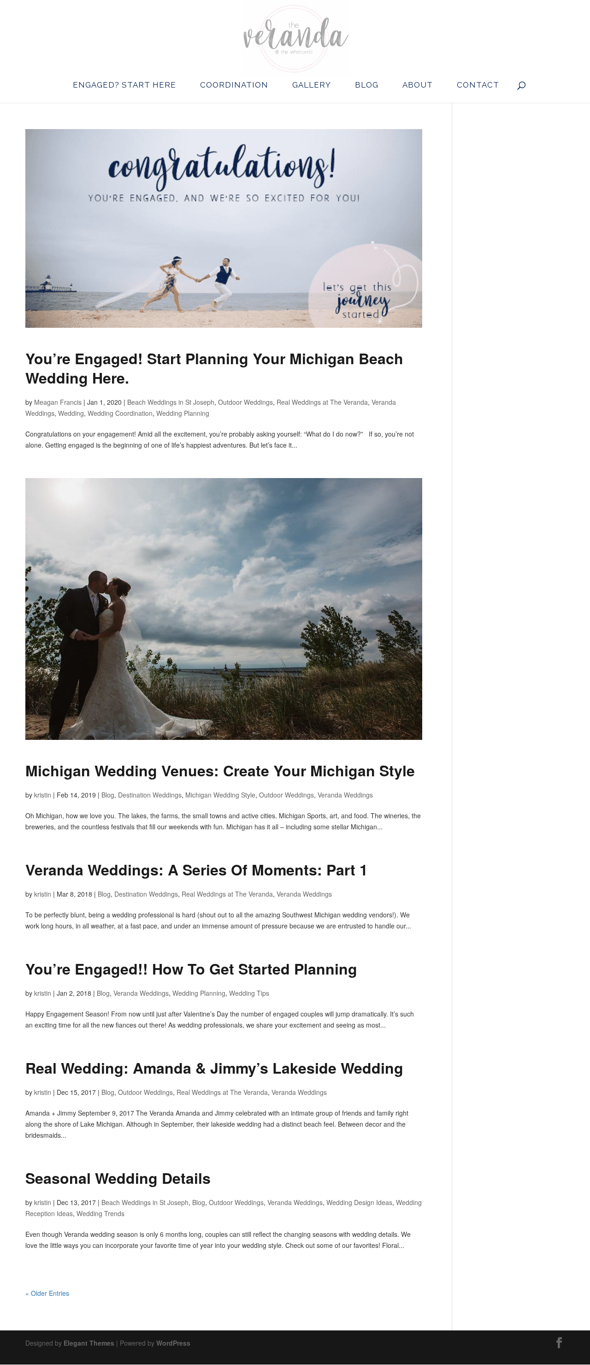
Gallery (311, 84)
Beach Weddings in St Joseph (170, 402)
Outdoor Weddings (245, 402)
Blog (366, 84)
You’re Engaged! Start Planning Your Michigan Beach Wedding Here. (214, 368)
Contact (478, 84)
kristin (42, 794)
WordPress (173, 1342)
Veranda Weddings (345, 794)
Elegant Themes (89, 1342)
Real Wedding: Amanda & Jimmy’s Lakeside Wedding (214, 1067)
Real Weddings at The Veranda (322, 402)
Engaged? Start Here (124, 84)
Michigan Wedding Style (220, 794)
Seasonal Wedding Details (118, 1177)
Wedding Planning (182, 413)
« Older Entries (47, 1293)
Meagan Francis (58, 402)
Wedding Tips (249, 993)
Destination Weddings (150, 794)
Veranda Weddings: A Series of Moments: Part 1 (196, 869)
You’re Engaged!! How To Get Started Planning (191, 968)
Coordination (234, 84)
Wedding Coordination (120, 413)
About (417, 84)
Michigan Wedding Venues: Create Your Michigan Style (220, 770)
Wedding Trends (100, 1213)
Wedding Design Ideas (359, 1202)
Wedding (71, 413)
